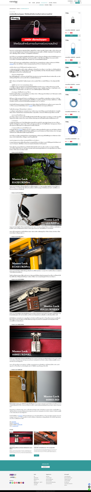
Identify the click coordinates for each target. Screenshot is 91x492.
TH (78, 1)
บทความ (18, 8)
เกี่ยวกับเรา (55, 2)
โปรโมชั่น (33, 2)
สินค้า (30, 2)
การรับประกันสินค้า (49, 477)
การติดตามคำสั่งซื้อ (67, 480)
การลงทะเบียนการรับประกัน (68, 483)
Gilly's (35, 480)
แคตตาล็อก (50, 2)
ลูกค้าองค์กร (38, 2)
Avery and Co (52, 491)
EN (80, 1)
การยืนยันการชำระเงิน (67, 479)
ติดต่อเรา (75, 1)
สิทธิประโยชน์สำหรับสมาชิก (68, 477)
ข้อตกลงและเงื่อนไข (49, 480)
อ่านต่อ (12, 455)
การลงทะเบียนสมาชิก (67, 476)
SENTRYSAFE (36, 477)
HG (34, 476)
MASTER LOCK (36, 479)
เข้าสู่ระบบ (77, 2)
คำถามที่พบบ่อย (70, 1)
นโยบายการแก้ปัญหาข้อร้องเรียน (51, 482)
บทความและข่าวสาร (44, 2)
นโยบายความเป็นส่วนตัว (49, 479)
